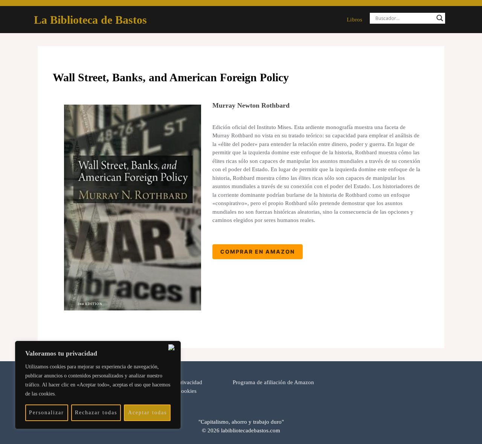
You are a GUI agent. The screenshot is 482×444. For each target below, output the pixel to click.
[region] (98, 385)
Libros (354, 20)
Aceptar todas (147, 412)
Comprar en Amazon (257, 251)
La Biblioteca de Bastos (90, 20)
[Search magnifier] (440, 18)
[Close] (172, 347)
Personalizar (46, 412)
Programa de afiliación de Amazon (273, 382)
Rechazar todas (96, 412)
